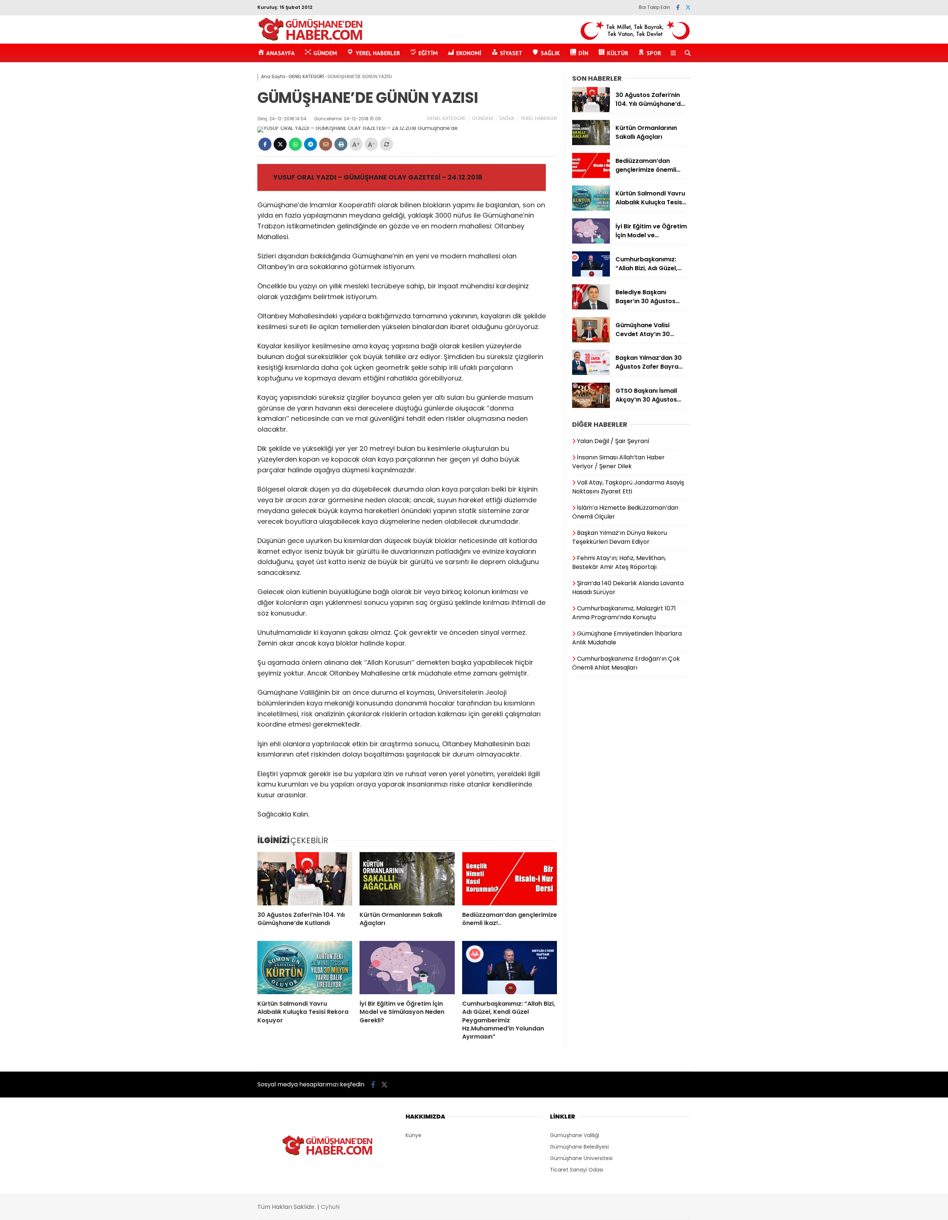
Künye (413, 1135)
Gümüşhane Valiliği (574, 1135)
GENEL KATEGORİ (446, 118)
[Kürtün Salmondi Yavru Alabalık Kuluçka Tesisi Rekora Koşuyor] (304, 967)
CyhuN (330, 1207)
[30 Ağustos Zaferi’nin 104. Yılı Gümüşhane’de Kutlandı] (304, 878)
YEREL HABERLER (539, 118)
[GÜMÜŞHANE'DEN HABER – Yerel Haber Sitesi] (310, 39)
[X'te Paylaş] (280, 144)
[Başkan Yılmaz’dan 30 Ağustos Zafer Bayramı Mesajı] (591, 373)
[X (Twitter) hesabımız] (688, 7)
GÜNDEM (482, 118)
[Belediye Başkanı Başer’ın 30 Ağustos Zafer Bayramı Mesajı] (591, 307)
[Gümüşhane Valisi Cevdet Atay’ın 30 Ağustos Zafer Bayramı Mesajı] (591, 340)
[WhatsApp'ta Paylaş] (295, 144)
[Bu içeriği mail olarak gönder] (325, 144)
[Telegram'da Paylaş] (310, 144)
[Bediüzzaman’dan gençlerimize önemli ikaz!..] (509, 878)
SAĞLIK (506, 118)
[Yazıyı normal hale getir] (386, 144)
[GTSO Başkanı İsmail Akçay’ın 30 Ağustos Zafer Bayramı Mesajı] (591, 406)
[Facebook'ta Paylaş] (264, 144)
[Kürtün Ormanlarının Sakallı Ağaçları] (407, 878)
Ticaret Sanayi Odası (576, 1169)
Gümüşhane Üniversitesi (581, 1158)
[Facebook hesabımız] (678, 7)
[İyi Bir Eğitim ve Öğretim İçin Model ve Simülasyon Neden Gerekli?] (407, 967)
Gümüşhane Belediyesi (579, 1146)
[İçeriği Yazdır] (340, 144)
